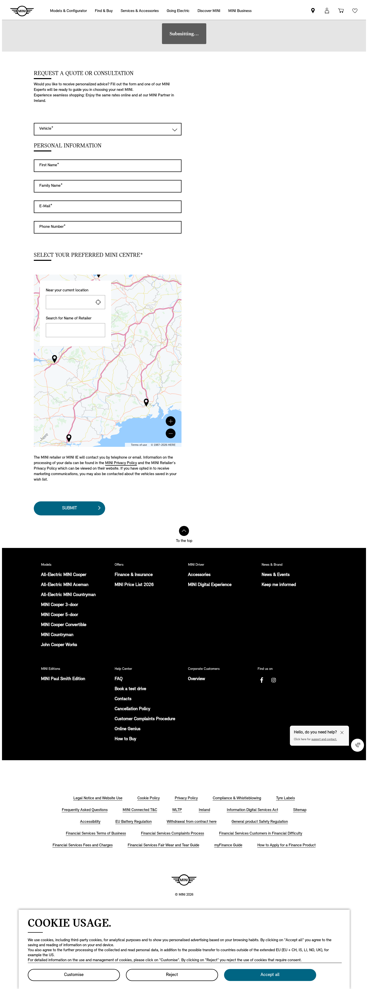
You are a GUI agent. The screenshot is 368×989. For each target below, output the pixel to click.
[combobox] (75, 302)
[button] (170, 421)
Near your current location (67, 290)
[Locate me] (98, 302)
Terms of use (139, 444)
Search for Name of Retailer (68, 318)
